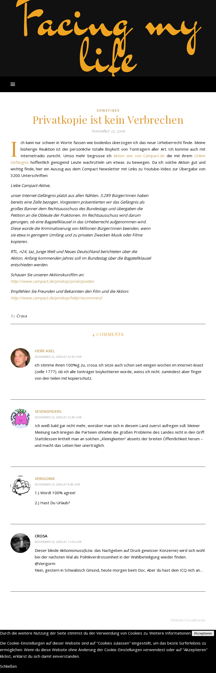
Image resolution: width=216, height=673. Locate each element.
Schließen (8, 666)
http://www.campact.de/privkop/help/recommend (56, 297)
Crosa (21, 315)
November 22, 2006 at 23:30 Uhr (58, 357)
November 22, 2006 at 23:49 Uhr (58, 417)
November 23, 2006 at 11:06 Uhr (58, 542)
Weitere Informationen (170, 633)
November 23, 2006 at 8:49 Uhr (57, 484)
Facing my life (108, 37)
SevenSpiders (48, 411)
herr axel (45, 350)
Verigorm (45, 478)
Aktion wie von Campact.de (139, 155)
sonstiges (108, 110)
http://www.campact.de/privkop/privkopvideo (52, 281)
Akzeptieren (203, 633)
